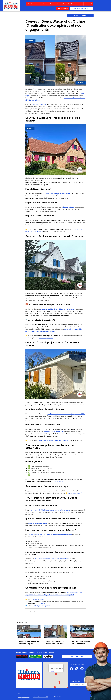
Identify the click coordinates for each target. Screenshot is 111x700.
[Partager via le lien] (38, 611)
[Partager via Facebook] (26, 611)
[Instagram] (76, 668)
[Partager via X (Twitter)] (30, 611)
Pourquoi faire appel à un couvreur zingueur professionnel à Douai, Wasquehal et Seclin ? (29, 642)
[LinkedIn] (82, 668)
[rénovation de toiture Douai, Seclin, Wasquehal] (29, 631)
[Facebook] (71, 668)
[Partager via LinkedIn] (34, 611)
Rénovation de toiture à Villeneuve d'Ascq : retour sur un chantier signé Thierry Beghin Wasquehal (55, 642)
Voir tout (91, 622)
